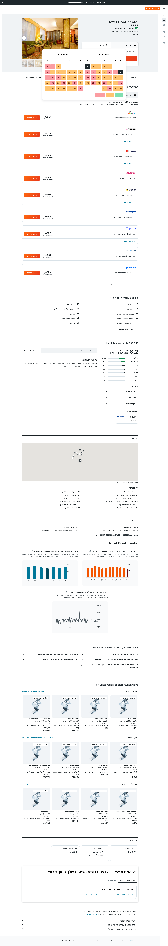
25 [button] (93, 83)
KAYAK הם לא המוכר (128, 921)
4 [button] (93, 66)
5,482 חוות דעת (120, 28)
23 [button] (104, 83)
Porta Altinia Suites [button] (101, 719)
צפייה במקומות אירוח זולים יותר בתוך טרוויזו (38, 737)
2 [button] (104, 66)
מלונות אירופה (117, 941)
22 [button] (110, 83)
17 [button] (99, 77)
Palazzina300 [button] (74, 765)
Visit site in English (75, 2)
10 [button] (99, 72)
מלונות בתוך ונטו (91, 941)
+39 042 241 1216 (131, 34)
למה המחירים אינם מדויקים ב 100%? (122, 929)
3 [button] (98, 66)
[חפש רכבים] (164, 25)
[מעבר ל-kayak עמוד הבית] (152, 8)
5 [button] (87, 66)
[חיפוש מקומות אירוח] (164, 20)
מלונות (126, 941)
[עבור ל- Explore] (164, 31)
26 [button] (88, 83)
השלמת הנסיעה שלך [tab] (127, 880)
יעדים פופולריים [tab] (110, 880)
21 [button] (115, 83)
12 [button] (88, 72)
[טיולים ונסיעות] (164, 43)
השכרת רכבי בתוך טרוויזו (125, 894)
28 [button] (115, 88)
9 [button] (104, 72)
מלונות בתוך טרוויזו (91, 894)
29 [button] (110, 88)
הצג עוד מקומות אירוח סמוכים (33, 691)
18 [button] (93, 77)
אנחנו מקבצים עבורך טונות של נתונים (122, 925)
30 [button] (104, 88)
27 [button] (121, 88)
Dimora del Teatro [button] (72, 719)
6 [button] (120, 72)
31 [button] (47, 88)
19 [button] (88, 77)
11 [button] (93, 72)
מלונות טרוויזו (80, 941)
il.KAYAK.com (134, 941)
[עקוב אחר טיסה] (164, 36)
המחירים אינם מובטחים (92, 914)
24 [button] (99, 83)
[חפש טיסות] (164, 15)
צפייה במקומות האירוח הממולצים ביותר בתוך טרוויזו (40, 784)
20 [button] (121, 83)
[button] (2, 2)
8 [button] (109, 72)
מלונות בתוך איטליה (104, 941)
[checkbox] (127, 419)
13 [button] (121, 77)
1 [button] (109, 66)
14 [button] (115, 77)
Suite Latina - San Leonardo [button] (39, 719)
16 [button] (104, 77)
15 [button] (110, 77)
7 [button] (115, 72)
